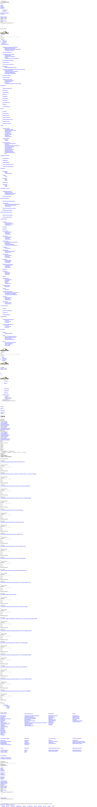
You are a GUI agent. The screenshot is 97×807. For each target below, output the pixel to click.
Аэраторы (2, 727)
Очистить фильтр (8, 456)
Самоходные (50, 742)
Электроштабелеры (52, 743)
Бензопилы (2, 729)
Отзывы (4, 11)
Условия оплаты (3, 780)
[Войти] (0, 371)
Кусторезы (2, 717)
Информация (2, 774)
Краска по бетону (76, 717)
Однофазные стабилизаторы (5, 758)
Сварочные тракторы (28, 723)
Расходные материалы (77, 750)
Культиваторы (3, 716)
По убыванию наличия (4, 429)
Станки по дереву (3, 751)
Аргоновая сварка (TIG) (29, 716)
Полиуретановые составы (77, 720)
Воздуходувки (3, 730)
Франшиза (2, 769)
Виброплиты (2, 740)
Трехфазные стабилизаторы (5, 757)
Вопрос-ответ (3, 783)
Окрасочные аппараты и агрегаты (79, 742)
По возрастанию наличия (5, 428)
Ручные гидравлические (53, 741)
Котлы (25, 751)
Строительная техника (4, 738)
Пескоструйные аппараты (53, 750)
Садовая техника (3, 713)
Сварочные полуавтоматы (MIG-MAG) (31, 715)
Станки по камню (3, 752)
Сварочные (8, 705)
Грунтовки (75, 719)
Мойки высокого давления (5, 718)
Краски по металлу (76, 718)
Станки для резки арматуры (5, 744)
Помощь (2, 778)
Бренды (1, 768)
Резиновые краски (76, 716)
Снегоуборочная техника (5, 723)
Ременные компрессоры (53, 715)
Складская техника (52, 738)
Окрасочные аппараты (77, 738)
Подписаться (3, 764)
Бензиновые (50, 721)
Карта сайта (2, 804)
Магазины (2, 777)
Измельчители (3, 715)
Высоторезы (2, 731)
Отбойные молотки (4, 726)
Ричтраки (50, 740)
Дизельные (26, 742)
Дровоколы (2, 734)
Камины (26, 750)
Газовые (26, 741)
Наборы (1, 721)
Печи (25, 752)
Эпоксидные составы (77, 721)
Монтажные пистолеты (77, 751)
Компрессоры (51, 713)
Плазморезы (26, 721)
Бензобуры (2, 728)
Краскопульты (75, 740)
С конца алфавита (3, 423)
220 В (8, 706)
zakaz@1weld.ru (3, 20)
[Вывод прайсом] (2, 457)
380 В (8, 707)
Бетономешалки (3, 742)
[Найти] (3, 38)
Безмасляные (50, 716)
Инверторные (27, 743)
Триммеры (2, 724)
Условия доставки (3, 781)
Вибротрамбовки (3, 743)
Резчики (2, 733)
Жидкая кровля (75, 715)
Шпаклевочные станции (77, 743)
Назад (6, 395)
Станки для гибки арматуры (5, 741)
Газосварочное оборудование (30, 717)
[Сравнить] (1, 469)
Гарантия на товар (3, 782)
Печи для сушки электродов (29, 720)
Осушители (50, 723)
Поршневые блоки (52, 719)
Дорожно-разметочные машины (79, 741)
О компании (2, 772)
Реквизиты (2, 776)
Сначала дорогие (3, 427)
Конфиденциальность (10, 804)
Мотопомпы (2, 720)
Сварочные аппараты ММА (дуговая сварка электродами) (35, 722)
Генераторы (5, 704)
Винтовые (50, 718)
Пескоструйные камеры (53, 751)
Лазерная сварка (27, 719)
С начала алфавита (4, 422)
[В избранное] (1, 468)
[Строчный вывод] (1, 457)
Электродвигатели (52, 720)
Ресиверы (50, 724)
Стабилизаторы (3, 755)
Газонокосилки (3, 732)
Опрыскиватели (3, 722)
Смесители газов (27, 724)
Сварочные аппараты (28, 713)
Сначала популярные (4, 425)
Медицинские (51, 722)
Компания (2, 770)
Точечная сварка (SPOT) (29, 725)
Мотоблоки (2, 719)
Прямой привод (51, 717)
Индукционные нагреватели (29, 718)
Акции (1, 767)
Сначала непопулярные (4, 424)
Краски (74, 713)
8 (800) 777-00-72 (3, 16)
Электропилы (3, 725)
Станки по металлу (4, 750)
